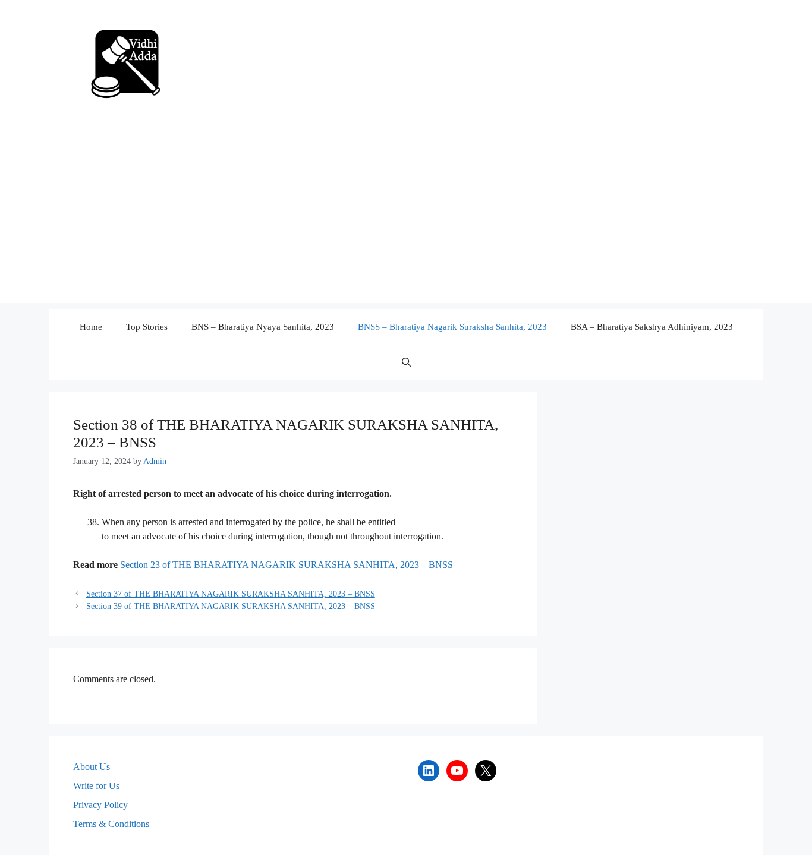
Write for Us (96, 786)
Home (91, 327)
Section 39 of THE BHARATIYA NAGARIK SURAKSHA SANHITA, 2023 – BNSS (230, 606)
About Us (91, 767)
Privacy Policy (100, 805)
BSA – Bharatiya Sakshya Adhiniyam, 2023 (652, 327)
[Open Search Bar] (406, 362)
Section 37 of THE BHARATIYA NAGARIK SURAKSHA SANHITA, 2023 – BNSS (230, 593)
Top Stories (147, 327)
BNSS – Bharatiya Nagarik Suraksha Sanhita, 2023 (452, 327)
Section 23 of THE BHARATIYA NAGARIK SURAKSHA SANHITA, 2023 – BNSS (286, 565)
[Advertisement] (406, 220)
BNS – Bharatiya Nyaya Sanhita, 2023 (262, 327)
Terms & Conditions (111, 824)
